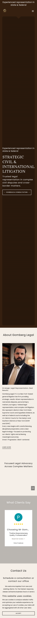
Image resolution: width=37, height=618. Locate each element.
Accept (18, 613)
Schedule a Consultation (17, 192)
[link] (4, 11)
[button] (33, 11)
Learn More (6, 447)
